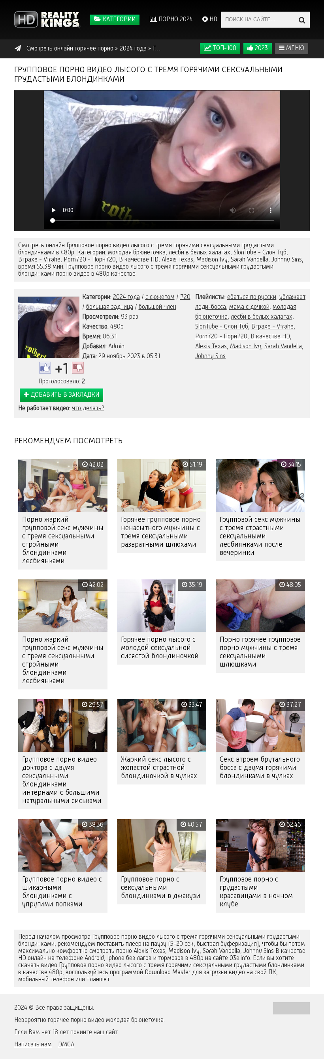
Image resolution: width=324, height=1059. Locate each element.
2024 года (126, 297)
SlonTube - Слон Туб (221, 327)
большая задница (109, 307)
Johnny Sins (210, 356)
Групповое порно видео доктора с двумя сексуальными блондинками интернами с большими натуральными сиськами (62, 780)
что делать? (88, 408)
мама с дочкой (249, 307)
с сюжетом (160, 297)
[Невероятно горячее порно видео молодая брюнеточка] (47, 19)
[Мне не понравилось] (78, 368)
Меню (294, 48)
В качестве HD (270, 337)
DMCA (66, 1045)
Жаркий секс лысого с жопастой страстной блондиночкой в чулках (159, 768)
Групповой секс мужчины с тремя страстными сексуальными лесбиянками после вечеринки (260, 536)
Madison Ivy (245, 347)
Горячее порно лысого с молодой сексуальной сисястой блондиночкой (160, 648)
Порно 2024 (175, 20)
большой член (157, 307)
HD (212, 20)
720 (185, 297)
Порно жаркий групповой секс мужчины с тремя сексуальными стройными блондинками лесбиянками (63, 540)
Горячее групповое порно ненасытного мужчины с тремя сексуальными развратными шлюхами (161, 532)
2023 (260, 48)
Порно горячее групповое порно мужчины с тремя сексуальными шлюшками (260, 652)
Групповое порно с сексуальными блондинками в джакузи (160, 888)
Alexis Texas (211, 347)
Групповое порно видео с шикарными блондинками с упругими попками (62, 892)
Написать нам (33, 1045)
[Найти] (302, 20)
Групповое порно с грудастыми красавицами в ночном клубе (256, 892)
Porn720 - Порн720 (221, 337)
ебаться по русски (251, 297)
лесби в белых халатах (261, 317)
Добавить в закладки (64, 395)
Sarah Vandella (283, 347)
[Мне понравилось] (45, 368)
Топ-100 (223, 48)
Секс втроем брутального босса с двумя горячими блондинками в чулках (260, 768)
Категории (118, 20)
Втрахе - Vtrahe (272, 327)
